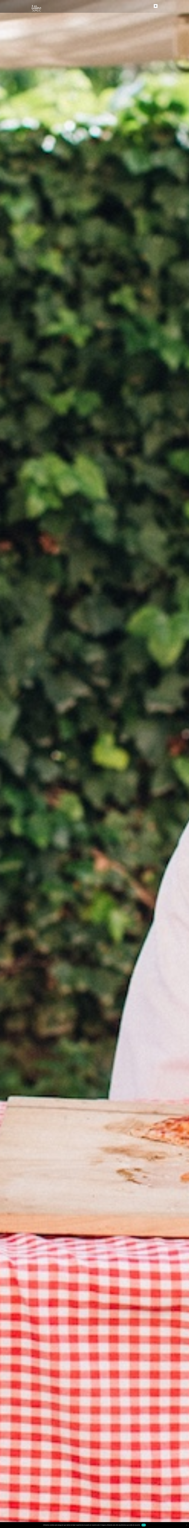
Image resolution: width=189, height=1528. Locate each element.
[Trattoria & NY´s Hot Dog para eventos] (36, 8)
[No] (187, 1525)
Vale (143, 1525)
